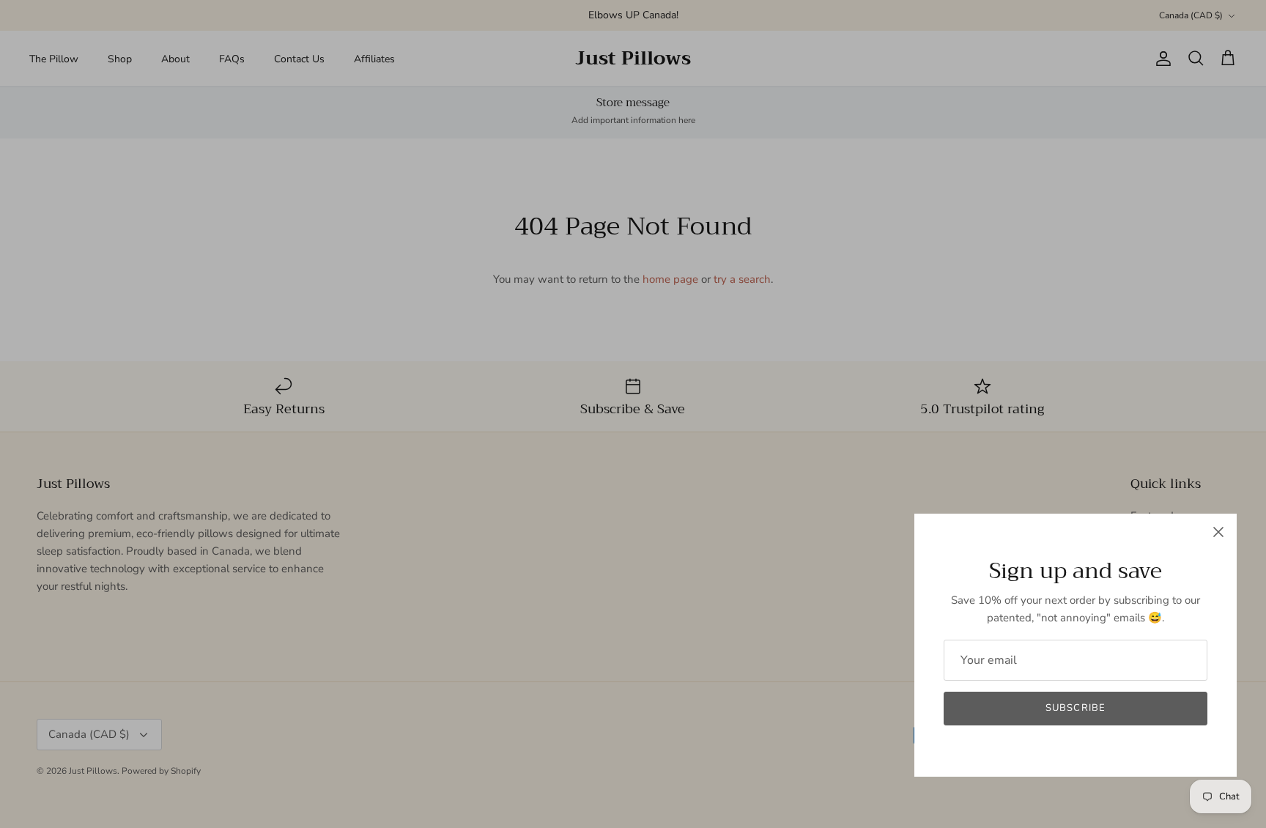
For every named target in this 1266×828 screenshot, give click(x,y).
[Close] (1218, 532)
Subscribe (1075, 707)
